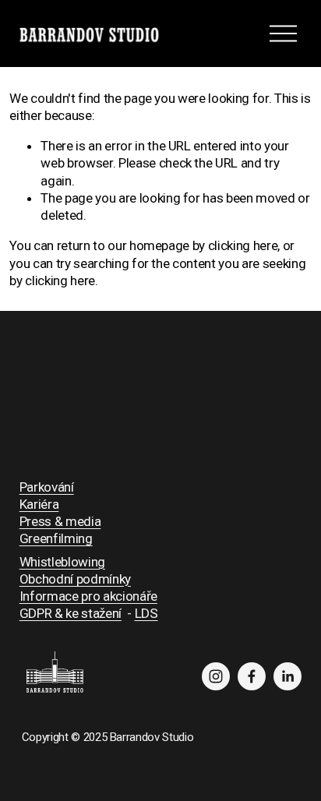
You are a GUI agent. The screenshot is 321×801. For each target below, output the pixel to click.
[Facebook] (252, 676)
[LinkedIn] (287, 676)
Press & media (60, 521)
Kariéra (39, 504)
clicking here (243, 245)
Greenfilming (56, 538)
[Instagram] (216, 676)
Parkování (46, 487)
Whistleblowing (62, 562)
